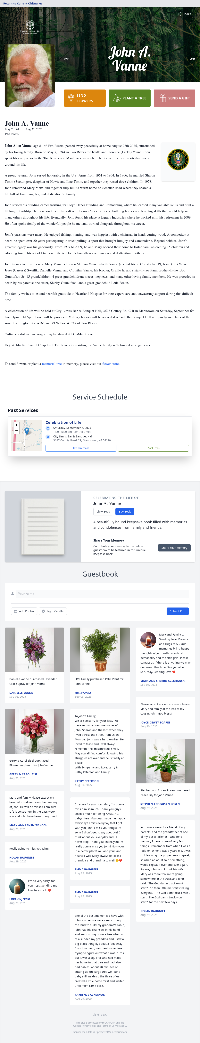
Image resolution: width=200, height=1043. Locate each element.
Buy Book (125, 511)
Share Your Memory (174, 548)
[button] (26, 431)
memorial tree (52, 363)
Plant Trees (153, 448)
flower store (110, 363)
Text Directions (81, 448)
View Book (103, 511)
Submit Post (178, 611)
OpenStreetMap (104, 1032)
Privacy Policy (89, 1025)
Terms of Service (111, 1025)
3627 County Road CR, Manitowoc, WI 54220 (82, 440)
